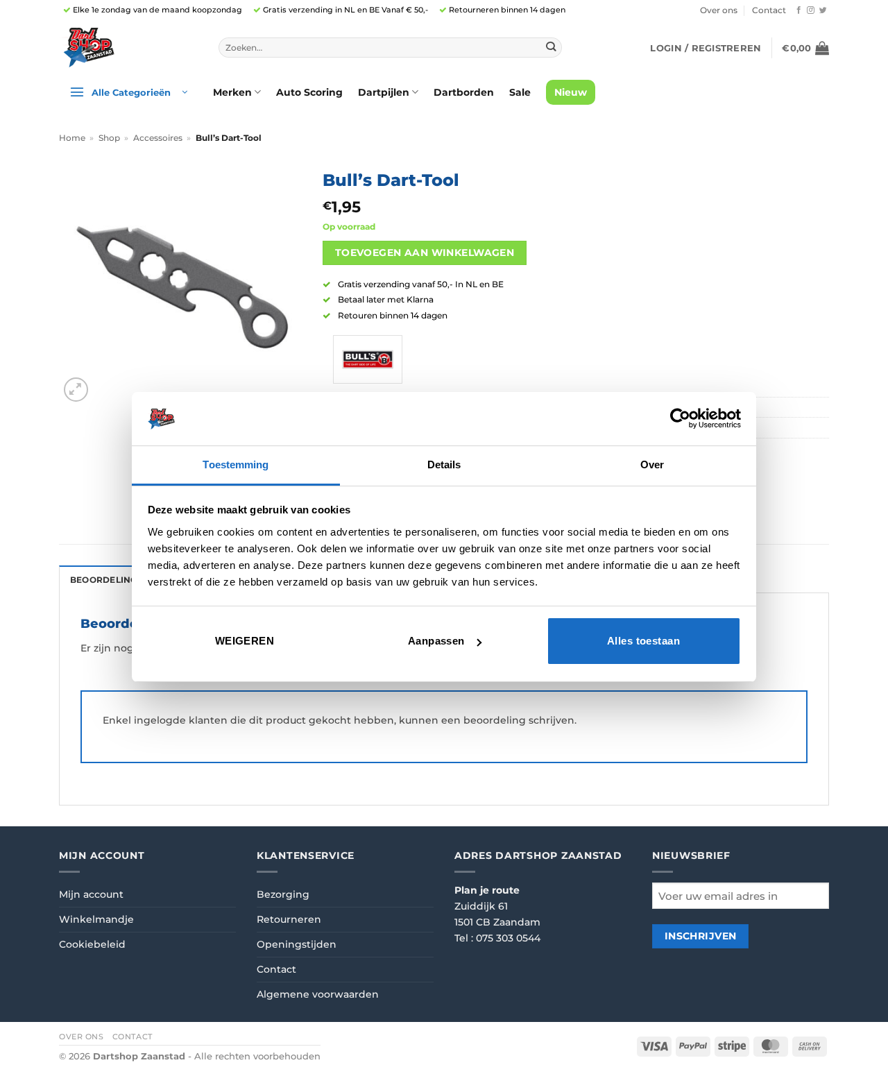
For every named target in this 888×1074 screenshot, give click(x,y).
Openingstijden (296, 944)
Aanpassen (436, 641)
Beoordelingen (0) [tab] (117, 580)
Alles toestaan (643, 641)
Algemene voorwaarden (318, 994)
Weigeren (245, 641)
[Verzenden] (550, 47)
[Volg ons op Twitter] (823, 10)
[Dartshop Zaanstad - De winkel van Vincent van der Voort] (128, 47)
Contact (769, 10)
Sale (520, 92)
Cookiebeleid (92, 944)
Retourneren (289, 919)
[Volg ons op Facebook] (799, 10)
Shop (109, 138)
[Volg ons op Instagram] (810, 10)
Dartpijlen (383, 92)
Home (72, 138)
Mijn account (91, 894)
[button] (705, 47)
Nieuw (570, 92)
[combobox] (390, 47)
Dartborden (464, 92)
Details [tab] (444, 464)
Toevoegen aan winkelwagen (424, 252)
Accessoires (157, 138)
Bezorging (283, 894)
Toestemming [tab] (235, 464)
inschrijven (701, 936)
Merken (232, 92)
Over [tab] (652, 464)
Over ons (718, 10)
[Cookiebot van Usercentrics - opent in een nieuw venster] (680, 418)
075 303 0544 (508, 938)
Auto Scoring (309, 92)
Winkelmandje (96, 919)
